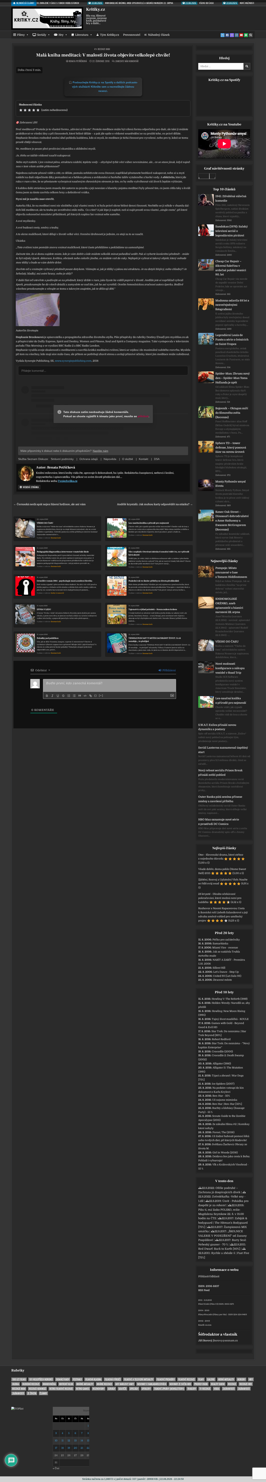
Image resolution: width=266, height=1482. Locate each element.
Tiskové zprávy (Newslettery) (169, 1389)
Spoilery (146, 1389)
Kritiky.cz (95, 9)
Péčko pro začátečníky (226, 939)
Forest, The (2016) (223, 1132)
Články (43, 1393)
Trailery (191, 1389)
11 (62, 1440)
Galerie (211, 1379)
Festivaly (77, 1379)
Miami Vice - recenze (225, 947)
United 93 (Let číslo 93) (227, 975)
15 (88, 1440)
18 (62, 1447)
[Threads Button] (232, 35)
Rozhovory (98, 1389)
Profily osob (201, 1384)
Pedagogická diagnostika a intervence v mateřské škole (63, 552)
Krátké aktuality (85, 1384)
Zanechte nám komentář (126, 61)
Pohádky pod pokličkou (48, 638)
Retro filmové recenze (61, 1389)
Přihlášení (169, 670)
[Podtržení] (58, 695)
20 (75, 1447)
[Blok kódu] (85, 695)
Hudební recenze (30, 1384)
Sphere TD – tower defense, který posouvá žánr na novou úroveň (230, 447)
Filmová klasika (93, 1379)
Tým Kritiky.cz (109, 34)
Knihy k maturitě (57, 593)
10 (56, 1440)
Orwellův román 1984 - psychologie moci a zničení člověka (64, 581)
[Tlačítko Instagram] (237, 35)
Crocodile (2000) (222, 1051)
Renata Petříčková (78, 61)
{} (95, 695)
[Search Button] (251, 35)
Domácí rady (62, 1379)
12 (69, 1440)
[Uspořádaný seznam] (68, 695)
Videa (216, 1389)
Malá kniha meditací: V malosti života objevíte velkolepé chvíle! (103, 55)
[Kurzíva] (52, 695)
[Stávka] (63, 695)
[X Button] (223, 35)
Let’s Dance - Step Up (226, 971)
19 (69, 1447)
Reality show (218, 1384)
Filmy (21, 34)
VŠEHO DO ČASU (45, 523)
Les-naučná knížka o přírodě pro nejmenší (149, 523)
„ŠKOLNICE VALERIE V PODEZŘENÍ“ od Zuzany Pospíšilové (222, 1236)
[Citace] (79, 695)
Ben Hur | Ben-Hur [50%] (227, 1103)
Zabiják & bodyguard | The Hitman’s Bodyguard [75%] (223, 1223)
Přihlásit (203, 1276)
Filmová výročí (113, 1379)
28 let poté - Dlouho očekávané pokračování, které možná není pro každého (219, 898)
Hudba (15, 1384)
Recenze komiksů (37, 1389)
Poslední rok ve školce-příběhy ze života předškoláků (154, 581)
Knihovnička (49, 1384)
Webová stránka (30, 487)
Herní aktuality (226, 1379)
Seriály (41, 34)
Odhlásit (214, 1276)
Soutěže (122, 1389)
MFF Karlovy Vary (124, 1384)
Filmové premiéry (166, 1379)
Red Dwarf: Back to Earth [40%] (219, 1248)
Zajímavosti (228, 1389)
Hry (61, 34)
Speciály (134, 1389)
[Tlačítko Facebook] (227, 35)
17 (56, 1447)
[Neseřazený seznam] (74, 695)
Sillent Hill (219, 967)
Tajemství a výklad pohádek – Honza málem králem (153, 609)
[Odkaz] (90, 695)
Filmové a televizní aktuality (138, 1379)
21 (82, 1447)
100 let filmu (19, 1379)
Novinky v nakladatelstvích (151, 1384)
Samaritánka (220, 943)
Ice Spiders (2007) (223, 1083)
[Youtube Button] (241, 35)
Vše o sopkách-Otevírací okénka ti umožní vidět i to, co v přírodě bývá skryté (159, 553)
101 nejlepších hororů (41, 1379)
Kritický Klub (66, 1384)
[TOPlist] (17, 1408)
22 (88, 1447)
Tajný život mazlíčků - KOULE (230, 1019)
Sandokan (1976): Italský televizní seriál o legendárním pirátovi (231, 231)
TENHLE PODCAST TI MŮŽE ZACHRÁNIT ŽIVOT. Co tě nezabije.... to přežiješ (155, 639)
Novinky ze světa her (180, 1384)
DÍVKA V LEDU (44, 609)
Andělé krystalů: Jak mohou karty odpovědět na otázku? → (155, 504)
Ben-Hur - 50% (221, 1095)
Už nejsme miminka (224, 1099)
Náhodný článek (159, 34)
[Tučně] (47, 695)
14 (82, 1440)
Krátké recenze (104, 1384)
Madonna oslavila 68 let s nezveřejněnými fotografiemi (232, 305)
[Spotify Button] (246, 35)
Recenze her (246, 1384)
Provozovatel (131, 34)
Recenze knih (104, 49)
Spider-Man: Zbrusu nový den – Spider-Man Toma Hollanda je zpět (232, 378)
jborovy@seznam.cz (225, 1340)
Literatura (81, 34)
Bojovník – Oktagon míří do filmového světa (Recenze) (231, 413)
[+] (101, 695)
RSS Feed (204, 1290)
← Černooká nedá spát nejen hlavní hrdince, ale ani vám (49, 504)
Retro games (82, 1389)
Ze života (31, 1393)
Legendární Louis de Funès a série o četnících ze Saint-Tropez (231, 339)
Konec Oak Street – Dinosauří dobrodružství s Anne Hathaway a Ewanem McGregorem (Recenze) (232, 520)
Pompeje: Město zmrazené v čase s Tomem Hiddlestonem (231, 572)
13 (75, 1440)
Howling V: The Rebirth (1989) (230, 998)
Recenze (232, 1384)
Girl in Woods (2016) (225, 1152)
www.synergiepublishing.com (73, 360)
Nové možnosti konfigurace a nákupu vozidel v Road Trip (230, 668)
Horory (241, 1379)
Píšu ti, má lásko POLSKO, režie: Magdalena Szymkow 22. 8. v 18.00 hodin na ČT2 (221, 1214)
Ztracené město (222, 979)
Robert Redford (221, 1039)
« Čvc (56, 1468)
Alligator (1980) (222, 1063)
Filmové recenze (186, 1379)
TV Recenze (204, 1389)
